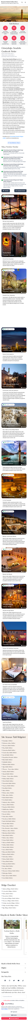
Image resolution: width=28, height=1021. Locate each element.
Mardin (13, 425)
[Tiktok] (23, 980)
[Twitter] (14, 980)
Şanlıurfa (6, 217)
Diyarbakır (6, 255)
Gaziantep (6, 291)
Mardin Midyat (7, 425)
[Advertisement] (14, 317)
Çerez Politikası (4, 1008)
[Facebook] (5, 980)
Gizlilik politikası (6, 1000)
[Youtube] (19, 980)
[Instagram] (9, 980)
